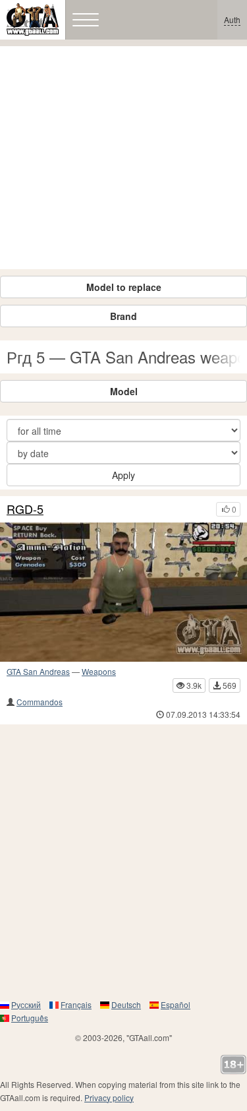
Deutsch (126, 1004)
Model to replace (123, 287)
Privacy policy (109, 1097)
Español (175, 1004)
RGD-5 (25, 509)
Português (29, 1017)
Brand (123, 316)
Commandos (39, 701)
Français (76, 1004)
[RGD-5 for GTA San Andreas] (123, 592)
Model (124, 391)
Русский (26, 1004)
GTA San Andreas (38, 671)
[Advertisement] (123, 157)
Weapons (99, 671)
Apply (123, 475)
